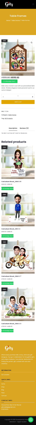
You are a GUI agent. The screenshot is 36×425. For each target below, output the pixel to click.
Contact (4, 396)
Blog (2, 390)
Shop (3, 387)
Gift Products (9, 118)
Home (8, 20)
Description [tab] (13, 128)
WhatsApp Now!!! (10, 81)
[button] (31, 42)
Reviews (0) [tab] (24, 128)
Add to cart (18, 102)
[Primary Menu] (33, 4)
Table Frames (15, 20)
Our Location (5, 375)
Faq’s (3, 393)
